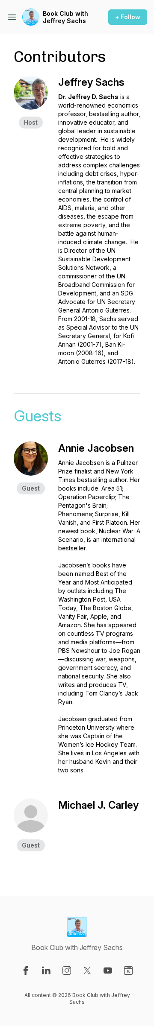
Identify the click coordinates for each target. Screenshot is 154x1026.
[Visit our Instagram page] (66, 970)
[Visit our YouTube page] (108, 970)
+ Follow (127, 16)
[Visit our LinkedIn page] (46, 970)
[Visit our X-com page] (87, 970)
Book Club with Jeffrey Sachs (65, 17)
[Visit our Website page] (128, 970)
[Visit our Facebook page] (25, 970)
